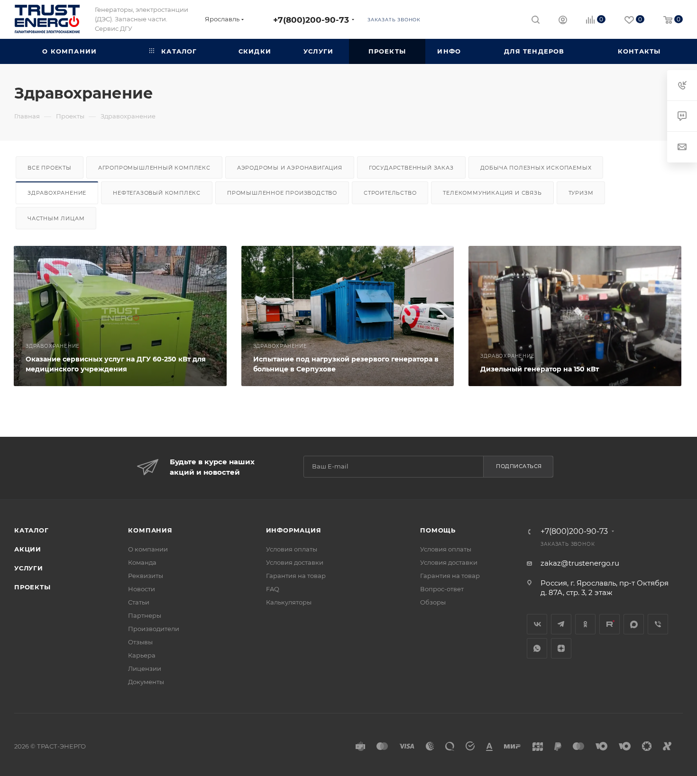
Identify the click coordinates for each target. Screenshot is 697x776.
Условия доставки (294, 562)
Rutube (609, 624)
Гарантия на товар (296, 575)
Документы (146, 682)
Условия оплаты (291, 549)
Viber (658, 624)
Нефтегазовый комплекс (157, 192)
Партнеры (144, 615)
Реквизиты (145, 575)
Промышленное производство (282, 192)
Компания (150, 530)
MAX (634, 624)
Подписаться (519, 466)
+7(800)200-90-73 (311, 20)
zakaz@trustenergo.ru (580, 563)
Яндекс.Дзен (561, 648)
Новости (141, 589)
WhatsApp (537, 648)
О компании (148, 549)
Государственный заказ (411, 167)
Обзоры (433, 602)
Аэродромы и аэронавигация (289, 167)
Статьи (138, 602)
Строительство (390, 192)
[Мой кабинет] (563, 21)
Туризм (581, 192)
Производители (153, 628)
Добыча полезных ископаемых (536, 167)
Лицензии (144, 668)
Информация (293, 530)
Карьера (142, 655)
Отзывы (140, 642)
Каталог (31, 530)
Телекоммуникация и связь (492, 192)
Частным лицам (56, 218)
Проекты (32, 587)
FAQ (272, 589)
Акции (27, 549)
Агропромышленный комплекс (154, 167)
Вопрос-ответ (442, 589)
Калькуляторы (289, 602)
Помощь (438, 530)
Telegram (561, 624)
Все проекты (50, 167)
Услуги (28, 568)
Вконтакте (537, 624)
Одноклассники (585, 624)
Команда (142, 562)
